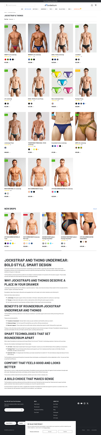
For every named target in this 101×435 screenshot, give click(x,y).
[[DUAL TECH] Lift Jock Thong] (38, 82)
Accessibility (94, 429)
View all (95, 208)
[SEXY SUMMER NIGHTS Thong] (38, 172)
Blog (54, 409)
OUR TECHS (35, 9)
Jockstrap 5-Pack (9, 143)
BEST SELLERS (28, 9)
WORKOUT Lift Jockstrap (34, 54)
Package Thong (79, 98)
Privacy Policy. (47, 427)
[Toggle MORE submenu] (71, 9)
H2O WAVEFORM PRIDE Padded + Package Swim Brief (69, 237)
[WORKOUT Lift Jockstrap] (38, 38)
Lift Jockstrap (8, 98)
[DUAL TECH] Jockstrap (58, 54)
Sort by (6, 19)
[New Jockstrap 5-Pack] (62, 82)
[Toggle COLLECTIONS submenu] (66, 9)
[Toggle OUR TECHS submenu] (38, 9)
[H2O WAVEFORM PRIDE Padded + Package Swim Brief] (69, 223)
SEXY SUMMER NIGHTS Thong (35, 188)
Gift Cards (55, 418)
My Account (37, 406)
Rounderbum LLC (10, 429)
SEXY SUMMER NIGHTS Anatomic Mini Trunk (31, 237)
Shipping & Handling (38, 409)
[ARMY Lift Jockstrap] (86, 126)
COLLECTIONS (62, 9)
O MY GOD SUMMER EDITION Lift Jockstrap (62, 188)
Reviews (55, 415)
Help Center (36, 404)
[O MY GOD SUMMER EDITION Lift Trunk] (12, 223)
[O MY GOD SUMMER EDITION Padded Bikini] (88, 223)
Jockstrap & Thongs (12, 12)
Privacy (83, 429)
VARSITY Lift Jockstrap (10, 54)
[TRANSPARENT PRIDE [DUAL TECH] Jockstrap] (38, 126)
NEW (22, 9)
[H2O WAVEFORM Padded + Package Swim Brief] (50, 223)
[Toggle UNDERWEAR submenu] (47, 9)
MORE (69, 9)
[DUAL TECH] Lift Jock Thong (35, 98)
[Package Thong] (86, 82)
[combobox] (19, 5)
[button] (95, 5)
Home (5, 12)
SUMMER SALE (77, 9)
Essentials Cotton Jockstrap (59, 143)
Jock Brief (78, 54)
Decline (65, 431)
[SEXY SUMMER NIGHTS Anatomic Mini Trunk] (31, 223)
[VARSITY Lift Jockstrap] (15, 38)
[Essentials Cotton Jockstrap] (62, 126)
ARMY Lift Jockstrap (80, 143)
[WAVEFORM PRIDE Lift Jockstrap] (15, 172)
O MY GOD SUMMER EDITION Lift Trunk (12, 237)
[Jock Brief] (86, 38)
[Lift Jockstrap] (15, 82)
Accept (49, 431)
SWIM (56, 9)
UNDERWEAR (43, 9)
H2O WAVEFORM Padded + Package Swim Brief (48, 237)
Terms (88, 429)
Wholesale (55, 412)
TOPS (50, 9)
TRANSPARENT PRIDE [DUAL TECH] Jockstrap (37, 143)
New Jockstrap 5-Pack (57, 98)
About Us (55, 406)
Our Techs (55, 404)
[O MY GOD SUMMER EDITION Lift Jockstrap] (62, 172)
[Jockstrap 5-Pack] (15, 126)
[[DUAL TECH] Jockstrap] (62, 38)
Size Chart (36, 412)
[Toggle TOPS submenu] (53, 9)
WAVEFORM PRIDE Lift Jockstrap (12, 188)
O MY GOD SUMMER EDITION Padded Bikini (86, 237)
